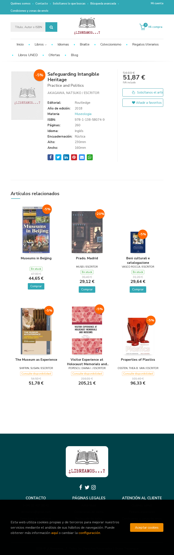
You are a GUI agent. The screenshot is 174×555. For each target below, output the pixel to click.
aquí (54, 532)
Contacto (41, 4)
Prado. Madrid (87, 258)
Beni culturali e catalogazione (138, 260)
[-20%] (87, 232)
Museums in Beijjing (36, 258)
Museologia (83, 114)
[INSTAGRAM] (93, 487)
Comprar (36, 286)
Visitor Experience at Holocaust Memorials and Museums (87, 362)
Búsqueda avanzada (103, 4)
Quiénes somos (21, 4)
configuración (89, 532)
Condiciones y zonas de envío (29, 11)
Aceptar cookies (147, 527)
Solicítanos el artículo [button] (149, 92)
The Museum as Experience (36, 360)
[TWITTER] (87, 487)
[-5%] (36, 229)
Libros (40, 44)
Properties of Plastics (138, 360)
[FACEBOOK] (80, 487)
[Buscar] (51, 27)
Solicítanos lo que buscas (69, 4)
